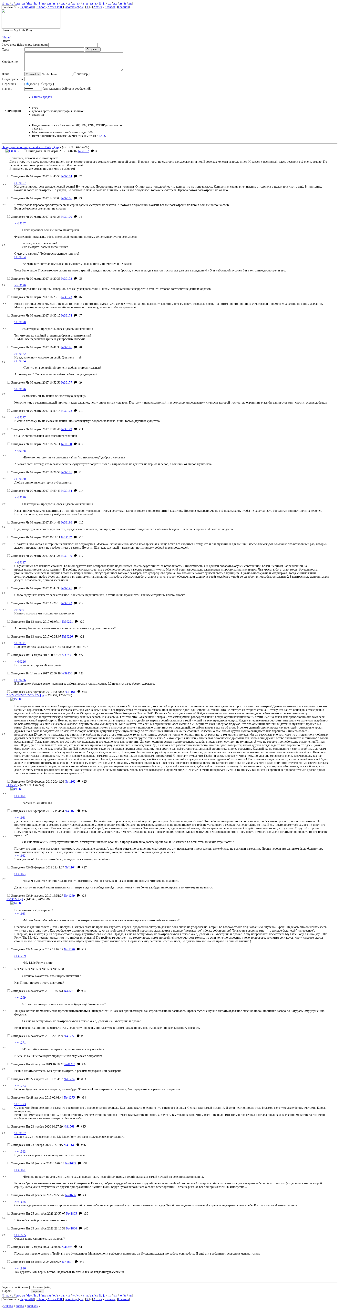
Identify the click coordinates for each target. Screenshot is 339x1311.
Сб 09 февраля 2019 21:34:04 (37, 811)
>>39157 (20, 183)
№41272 (69, 1036)
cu (23, 3)
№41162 (70, 781)
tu (69, 3)
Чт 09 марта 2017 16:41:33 (35, 347)
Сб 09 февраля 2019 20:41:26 (37, 781)
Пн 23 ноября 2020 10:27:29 (37, 1126)
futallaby (32, 1306)
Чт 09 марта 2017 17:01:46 (35, 429)
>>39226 (20, 661)
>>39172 (20, 354)
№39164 (66, 176)
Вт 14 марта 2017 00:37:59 (36, 655)
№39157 (83, 151)
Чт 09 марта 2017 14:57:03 (35, 198)
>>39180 (20, 479)
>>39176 (20, 389)
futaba (20, 1306)
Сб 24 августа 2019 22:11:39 (37, 1036)
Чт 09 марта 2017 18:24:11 (35, 444)
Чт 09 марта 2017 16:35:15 (35, 315)
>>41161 (20, 796)
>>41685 (20, 1201)
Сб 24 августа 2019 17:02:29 (37, 949)
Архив (97, 7)
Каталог (110, 7)
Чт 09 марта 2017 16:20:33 (35, 278)
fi (100, 3)
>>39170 (20, 285)
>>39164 (20, 257)
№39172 (66, 278)
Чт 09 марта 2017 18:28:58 (35, 472)
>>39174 (20, 361)
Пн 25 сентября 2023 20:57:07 (38, 1213)
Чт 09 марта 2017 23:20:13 (35, 603)
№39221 (67, 621)
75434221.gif (14, 899)
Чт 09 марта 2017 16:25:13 (35, 297)
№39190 (66, 555)
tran (63, 3)
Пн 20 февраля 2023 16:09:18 (37, 1163)
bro (17, 3)
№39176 (66, 347)
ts (125, 3)
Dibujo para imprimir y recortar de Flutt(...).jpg (30, 147)
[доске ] (31, 84)
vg (78, 3)
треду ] (49, 84)
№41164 (70, 867)
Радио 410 (27, 7)
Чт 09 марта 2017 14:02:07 (52, 151)
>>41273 (20, 1085)
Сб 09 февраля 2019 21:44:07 (37, 867)
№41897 (67, 1261)
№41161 (70, 691)
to (120, 3)
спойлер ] (83, 74)
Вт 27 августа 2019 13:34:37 (37, 1079)
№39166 (66, 198)
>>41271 (20, 1042)
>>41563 (20, 1151)
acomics (71, 7)
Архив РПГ (55, 7)
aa (91, 3)
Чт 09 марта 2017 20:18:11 (35, 537)
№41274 (69, 1079)
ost (81, 7)
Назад (6, 37)
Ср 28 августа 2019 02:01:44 (37, 1097)
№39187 (66, 537)
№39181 (66, 472)
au (7, 3)
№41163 (70, 811)
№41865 (71, 1213)
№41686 (70, 1195)
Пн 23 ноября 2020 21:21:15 (37, 1145)
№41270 (69, 949)
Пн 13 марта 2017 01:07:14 (36, 621)
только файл (42, 1287)
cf (78, 7)
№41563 (69, 1126)
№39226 (67, 636)
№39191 (66, 588)
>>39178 (20, 450)
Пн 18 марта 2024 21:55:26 (36, 1261)
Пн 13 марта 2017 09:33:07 (36, 636)
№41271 (69, 991)
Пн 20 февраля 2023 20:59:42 (37, 1195)
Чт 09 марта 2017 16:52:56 (35, 382)
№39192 (66, 603)
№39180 (66, 444)
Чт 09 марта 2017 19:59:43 (35, 490)
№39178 (66, 410)
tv (73, 3)
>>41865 (20, 1235)
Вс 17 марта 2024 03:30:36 (36, 1246)
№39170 (66, 216)
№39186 (66, 522)
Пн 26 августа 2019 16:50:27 (37, 1064)
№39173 (66, 297)
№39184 (66, 490)
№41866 (71, 1228)
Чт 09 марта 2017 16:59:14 (35, 410)
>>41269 (20, 956)
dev (29, 3)
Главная (123, 7)
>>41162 (20, 855)
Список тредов (42, 97)
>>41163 (20, 874)
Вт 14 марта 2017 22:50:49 (36, 673)
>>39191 (20, 609)
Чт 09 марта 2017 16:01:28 (35, 216)
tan (115, 3)
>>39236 (20, 680)
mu (49, 3)
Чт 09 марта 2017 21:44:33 (35, 588)
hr (35, 3)
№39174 (66, 315)
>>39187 (20, 562)
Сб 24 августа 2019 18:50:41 (37, 991)
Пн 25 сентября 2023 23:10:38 (38, 1228)
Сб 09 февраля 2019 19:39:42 (37, 691)
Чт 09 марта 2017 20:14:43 (35, 522)
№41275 (69, 1097)
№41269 (69, 895)
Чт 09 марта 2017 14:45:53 (35, 176)
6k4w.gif (11, 785)
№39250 (66, 673)
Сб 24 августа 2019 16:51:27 (37, 895)
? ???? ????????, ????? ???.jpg (25, 695)
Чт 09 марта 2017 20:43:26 (35, 555)
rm (109, 3)
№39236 (66, 655)
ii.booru (41, 7)
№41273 (69, 1064)
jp (104, 3)
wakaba (8, 1306)
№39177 (66, 382)
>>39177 (20, 417)
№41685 (70, 1163)
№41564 (69, 1145)
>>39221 (20, 643)
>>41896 (20, 1268)
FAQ (102, 135)
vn (130, 3)
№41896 (66, 1246)
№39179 (66, 429)
